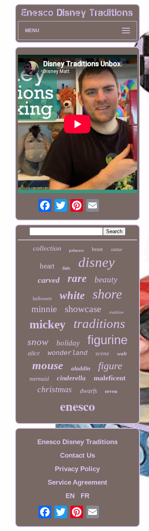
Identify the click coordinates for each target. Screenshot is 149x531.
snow (37, 341)
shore (107, 294)
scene (102, 353)
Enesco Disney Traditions (77, 442)
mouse (47, 365)
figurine (107, 340)
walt (122, 354)
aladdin (80, 368)
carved (49, 280)
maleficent (110, 378)
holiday (67, 343)
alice (34, 353)
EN (70, 496)
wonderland (67, 353)
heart (47, 266)
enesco (77, 406)
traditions (99, 323)
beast (97, 249)
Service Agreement (77, 482)
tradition (116, 312)
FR (85, 496)
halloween (42, 298)
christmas (54, 389)
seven (111, 391)
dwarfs (88, 390)
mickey (47, 324)
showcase (83, 309)
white (72, 295)
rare (77, 278)
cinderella (71, 378)
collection (47, 248)
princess (76, 250)
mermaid (39, 379)
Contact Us (77, 455)
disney (96, 262)
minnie (44, 309)
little (66, 268)
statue (116, 249)
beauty (106, 279)
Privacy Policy (77, 469)
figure (110, 366)
